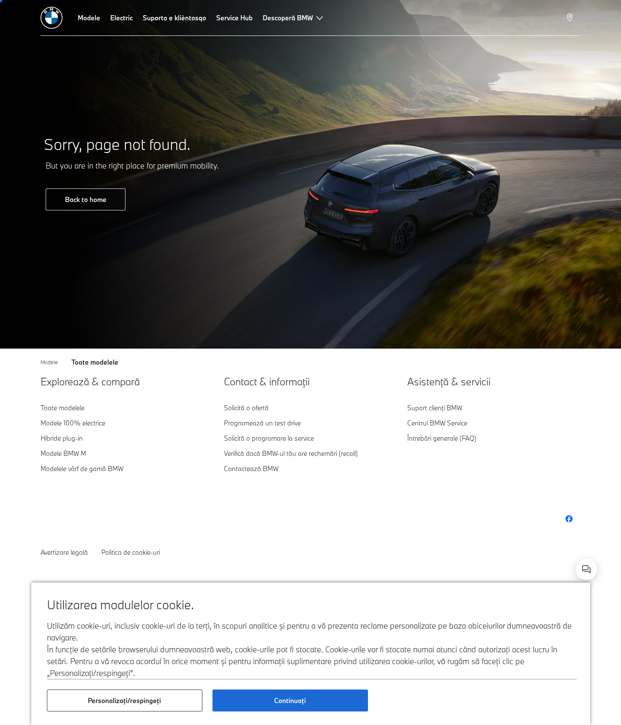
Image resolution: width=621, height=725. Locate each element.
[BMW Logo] (52, 18)
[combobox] (586, 569)
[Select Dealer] (570, 17)
